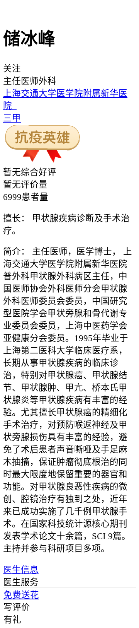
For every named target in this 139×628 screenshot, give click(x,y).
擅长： (16, 218)
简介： (16, 251)
